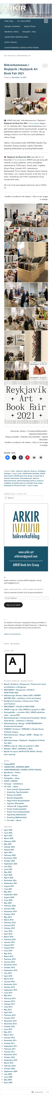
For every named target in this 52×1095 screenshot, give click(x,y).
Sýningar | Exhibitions (12, 26)
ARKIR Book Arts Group (23, 476)
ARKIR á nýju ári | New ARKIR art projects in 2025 (24, 709)
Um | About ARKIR (24, 21)
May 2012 (8, 1032)
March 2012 (8, 1034)
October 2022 (9, 860)
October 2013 (9, 1004)
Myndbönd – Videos (12, 772)
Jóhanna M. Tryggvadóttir (17, 806)
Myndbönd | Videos (12, 31)
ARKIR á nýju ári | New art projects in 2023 (21, 746)
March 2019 (8, 919)
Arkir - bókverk (17, 471)
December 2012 (10, 1021)
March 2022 (8, 877)
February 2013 (10, 1015)
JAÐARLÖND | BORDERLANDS (16, 37)
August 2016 (9, 947)
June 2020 (8, 900)
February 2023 (10, 855)
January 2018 (9, 942)
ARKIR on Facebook (12, 634)
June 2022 (8, 869)
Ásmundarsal (34, 123)
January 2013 (9, 1018)
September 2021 (10, 883)
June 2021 (8, 889)
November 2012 (10, 1023)
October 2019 (9, 914)
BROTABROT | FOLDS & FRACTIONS (19, 706)
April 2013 (8, 1012)
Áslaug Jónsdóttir (14, 795)
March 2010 (8, 1063)
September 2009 (10, 1071)
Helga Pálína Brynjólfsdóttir (18, 800)
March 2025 (8, 838)
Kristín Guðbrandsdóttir (17, 809)
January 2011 (9, 1051)
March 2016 (8, 956)
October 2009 (9, 1068)
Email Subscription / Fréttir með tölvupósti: (24, 589)
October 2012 (9, 1026)
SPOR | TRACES (11, 42)
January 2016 (9, 962)
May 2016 (8, 953)
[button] (20, 215)
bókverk (36, 478)
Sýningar (7, 473)
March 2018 (8, 936)
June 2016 (8, 950)
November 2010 (10, 1054)
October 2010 (9, 1057)
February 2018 (10, 939)
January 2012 (9, 1037)
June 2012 (8, 1029)
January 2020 (9, 908)
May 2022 (8, 872)
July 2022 (8, 866)
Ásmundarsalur (26, 478)
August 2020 (9, 897)
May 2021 (8, 891)
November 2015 (10, 964)
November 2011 (10, 1040)
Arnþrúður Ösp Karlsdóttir (18, 792)
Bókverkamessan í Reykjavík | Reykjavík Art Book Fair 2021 (21, 69)
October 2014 (9, 987)
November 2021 (10, 880)
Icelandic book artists (34, 483)
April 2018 (8, 934)
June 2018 (8, 931)
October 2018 (9, 928)
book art (33, 480)
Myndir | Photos (29, 26)
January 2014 (9, 1001)
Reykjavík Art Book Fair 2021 (15, 485)
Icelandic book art (19, 483)
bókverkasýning (23, 480)
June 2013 (8, 1006)
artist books (14, 478)
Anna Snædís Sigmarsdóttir (18, 789)
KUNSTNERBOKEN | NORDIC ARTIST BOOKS (22, 47)
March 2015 (8, 978)
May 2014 (8, 995)
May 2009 (8, 1079)
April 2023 (8, 852)
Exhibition (42, 471)
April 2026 (8, 830)
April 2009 (8, 1082)
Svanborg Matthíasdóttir (17, 817)
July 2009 (8, 1074)
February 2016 (10, 959)
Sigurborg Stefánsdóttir (16, 814)
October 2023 (9, 847)
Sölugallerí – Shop (29, 31)
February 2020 (10, 905)
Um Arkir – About (11, 786)
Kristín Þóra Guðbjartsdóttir (18, 811)
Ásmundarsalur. (20, 159)
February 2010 (10, 1065)
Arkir (20, 473)
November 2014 (10, 984)
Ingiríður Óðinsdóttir (15, 803)
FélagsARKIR (9, 764)
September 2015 (10, 970)
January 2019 (9, 925)
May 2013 (8, 1009)
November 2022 (10, 858)
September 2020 (10, 894)
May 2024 (8, 844)
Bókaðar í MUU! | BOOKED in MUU (18, 748)
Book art (34, 471)
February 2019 (10, 922)
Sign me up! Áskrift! (13, 605)
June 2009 (8, 1077)
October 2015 (9, 967)
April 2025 (8, 835)
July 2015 (8, 973)
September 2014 (10, 990)
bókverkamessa (10, 480)
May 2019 (8, 917)
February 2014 (10, 998)
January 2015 (9, 981)
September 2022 (10, 863)
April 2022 (8, 875)
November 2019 (10, 911)
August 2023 (9, 849)
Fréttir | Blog (9, 21)
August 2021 (9, 886)
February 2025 (10, 841)
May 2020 (8, 903)
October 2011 (9, 1043)
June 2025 (8, 832)
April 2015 (8, 976)
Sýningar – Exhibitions (13, 783)
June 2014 (8, 992)
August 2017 (9, 945)
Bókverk (26, 471)
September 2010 (10, 1060)
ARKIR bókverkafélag (31, 473)
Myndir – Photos (11, 775)
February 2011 (10, 1049)
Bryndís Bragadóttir (15, 798)
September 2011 (10, 1046)
